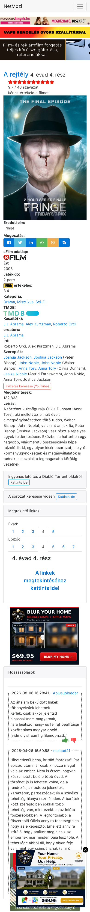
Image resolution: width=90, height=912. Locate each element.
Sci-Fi (40, 302)
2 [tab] (23, 531)
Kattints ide (66, 497)
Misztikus (25, 302)
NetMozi (13, 6)
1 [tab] (13, 531)
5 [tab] (53, 531)
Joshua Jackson (17, 357)
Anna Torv (27, 368)
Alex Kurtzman (38, 324)
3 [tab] (33, 531)
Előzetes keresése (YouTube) (27, 386)
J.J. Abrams (13, 324)
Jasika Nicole (15, 373)
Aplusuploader (65, 693)
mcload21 (61, 750)
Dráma (9, 302)
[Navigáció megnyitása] (80, 6)
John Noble (29, 362)
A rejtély (16, 74)
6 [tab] (63, 546)
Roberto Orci (64, 324)
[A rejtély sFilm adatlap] (14, 257)
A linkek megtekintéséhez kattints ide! (45, 580)
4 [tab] (43, 531)
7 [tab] (73, 546)
